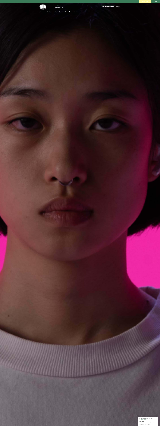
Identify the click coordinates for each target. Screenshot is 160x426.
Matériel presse (145, 1)
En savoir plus (142, 419)
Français (118, 6)
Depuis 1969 (57, 11)
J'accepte (141, 421)
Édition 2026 (51, 11)
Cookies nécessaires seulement (146, 422)
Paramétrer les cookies (144, 424)
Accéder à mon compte (108, 6)
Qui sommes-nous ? (44, 11)
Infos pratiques (65, 11)
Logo (156, 1)
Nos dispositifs (72, 11)
